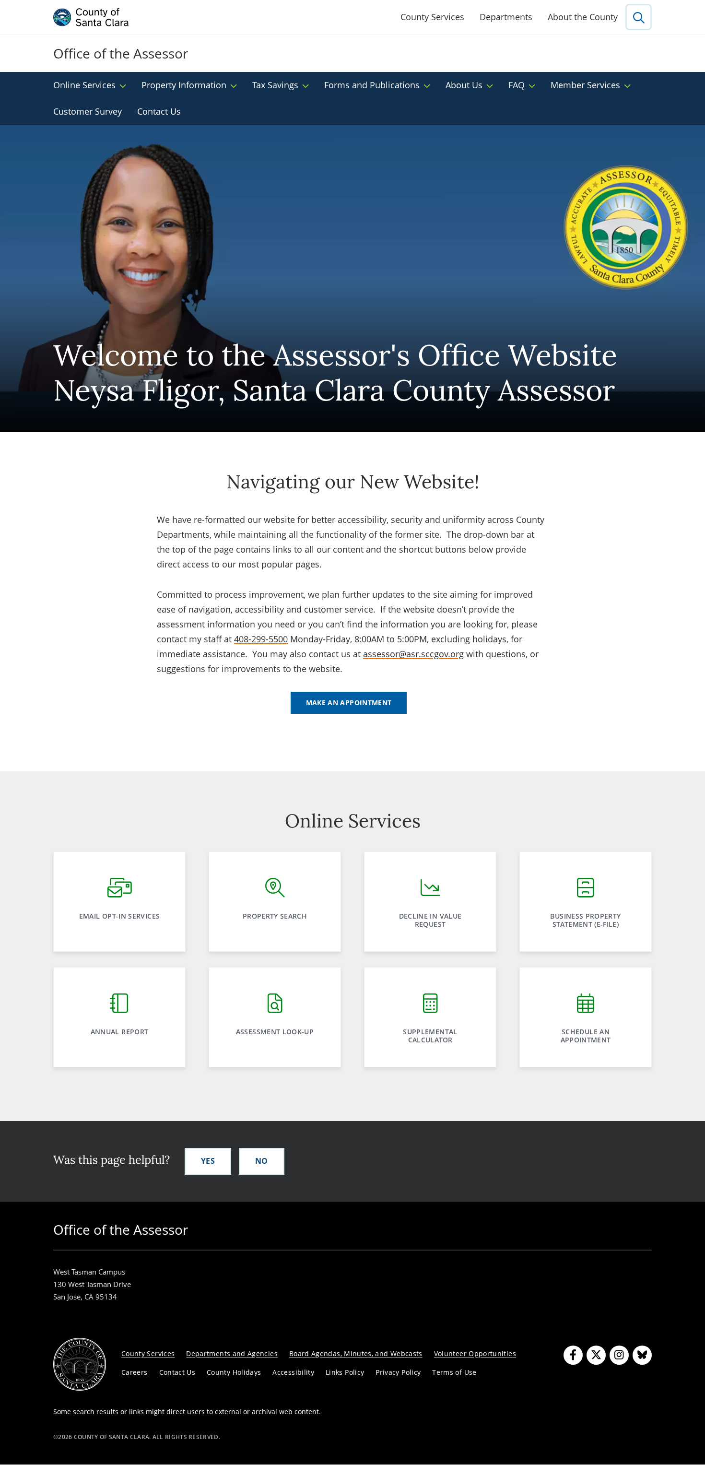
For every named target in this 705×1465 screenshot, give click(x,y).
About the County (583, 17)
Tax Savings (275, 85)
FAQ (516, 85)
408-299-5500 (261, 639)
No (261, 1161)
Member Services (585, 85)
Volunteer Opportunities (475, 1353)
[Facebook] (573, 1355)
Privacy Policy (398, 1372)
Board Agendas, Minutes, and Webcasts (356, 1353)
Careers (134, 1372)
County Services (432, 17)
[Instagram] (619, 1355)
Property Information (183, 85)
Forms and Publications (372, 85)
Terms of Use (454, 1372)
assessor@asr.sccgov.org (413, 654)
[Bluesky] (642, 1355)
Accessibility (293, 1372)
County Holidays (234, 1372)
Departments (506, 17)
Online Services (84, 85)
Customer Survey (87, 111)
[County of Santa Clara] (91, 17)
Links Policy (345, 1372)
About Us (464, 85)
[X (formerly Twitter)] (596, 1355)
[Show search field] (638, 17)
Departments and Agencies (232, 1353)
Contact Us (159, 111)
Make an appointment (349, 702)
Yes (208, 1161)
